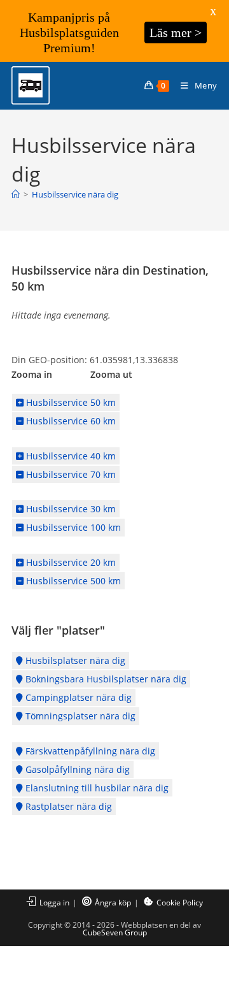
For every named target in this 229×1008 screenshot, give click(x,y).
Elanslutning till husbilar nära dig (96, 788)
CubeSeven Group (115, 932)
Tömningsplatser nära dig (79, 716)
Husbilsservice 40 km (70, 456)
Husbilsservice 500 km (72, 581)
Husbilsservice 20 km (70, 562)
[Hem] (15, 194)
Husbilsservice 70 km (70, 474)
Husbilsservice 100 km (72, 527)
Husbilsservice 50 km (70, 402)
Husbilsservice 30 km (70, 509)
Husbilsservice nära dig (75, 194)
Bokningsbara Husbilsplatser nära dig (104, 679)
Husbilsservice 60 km (70, 421)
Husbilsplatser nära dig (74, 660)
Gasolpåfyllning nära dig (76, 769)
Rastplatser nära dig (67, 806)
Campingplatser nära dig (77, 697)
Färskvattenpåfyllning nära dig (89, 751)
